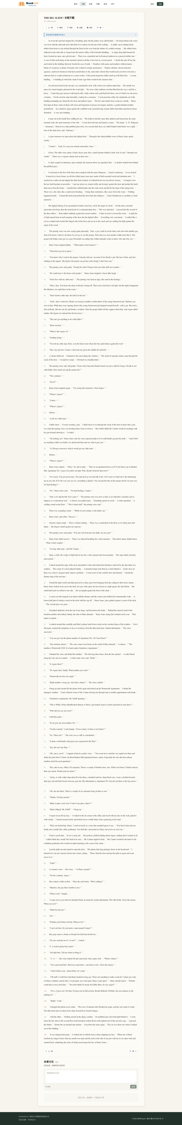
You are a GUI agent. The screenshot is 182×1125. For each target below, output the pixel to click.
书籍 (83, 4)
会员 (105, 4)
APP (112, 4)
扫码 (90, 27)
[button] (47, 40)
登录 (152, 4)
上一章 (50, 27)
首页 (75, 4)
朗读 (61, 27)
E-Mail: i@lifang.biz (139, 1118)
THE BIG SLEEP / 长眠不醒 (59, 18)
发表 (133, 1087)
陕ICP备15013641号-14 (155, 1118)
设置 (80, 27)
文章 (90, 4)
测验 (71, 27)
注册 (160, 4)
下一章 (99, 27)
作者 (98, 4)
